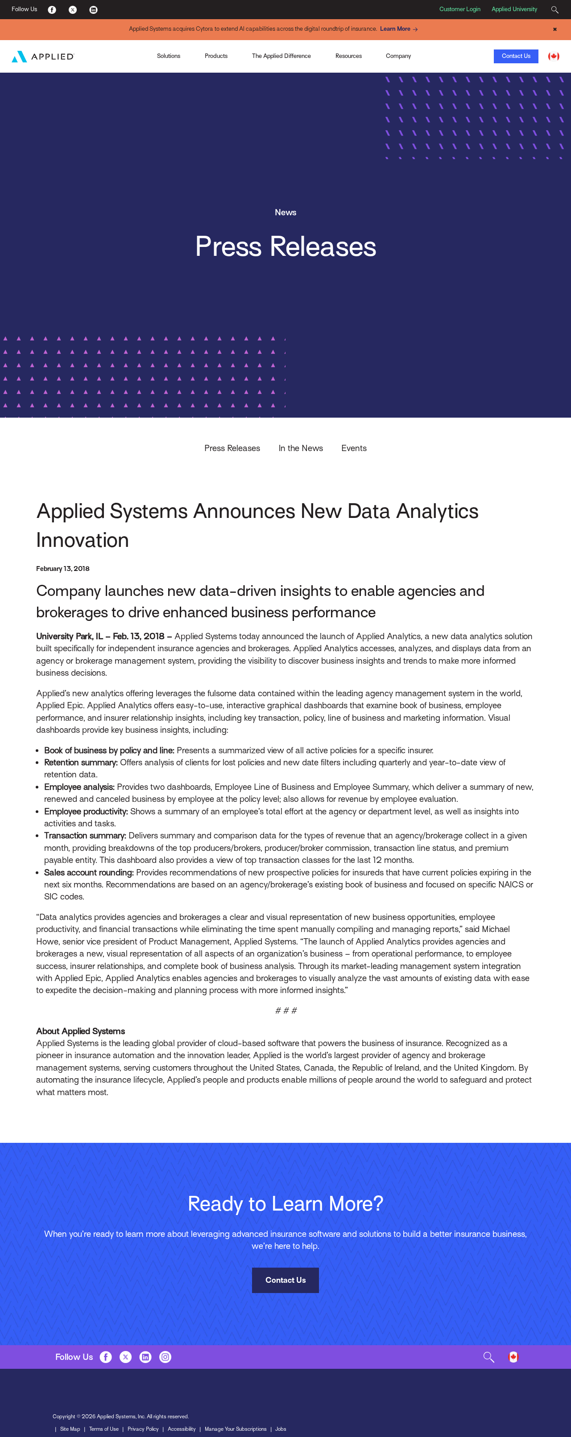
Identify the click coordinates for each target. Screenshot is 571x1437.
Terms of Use (104, 1429)
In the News (301, 448)
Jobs (280, 1429)
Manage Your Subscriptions (236, 1429)
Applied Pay (81, 55)
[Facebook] (52, 9)
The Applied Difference (281, 56)
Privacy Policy (143, 1429)
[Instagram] (165, 1357)
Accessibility (182, 1429)
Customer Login (459, 9)
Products (216, 56)
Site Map (70, 1429)
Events (354, 448)
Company (398, 56)
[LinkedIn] (93, 9)
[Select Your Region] (554, 56)
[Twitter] (72, 9)
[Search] (555, 9)
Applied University (514, 9)
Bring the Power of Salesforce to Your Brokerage (133, 43)
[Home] (43, 56)
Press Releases (232, 448)
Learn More (395, 29)
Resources (348, 56)
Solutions (168, 56)
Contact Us (516, 56)
